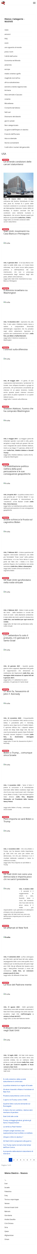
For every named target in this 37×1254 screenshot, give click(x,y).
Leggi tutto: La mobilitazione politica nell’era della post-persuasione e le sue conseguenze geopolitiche (18, 508)
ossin (6, 43)
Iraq (6, 1195)
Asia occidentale (11, 138)
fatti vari (8, 112)
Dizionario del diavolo (13, 116)
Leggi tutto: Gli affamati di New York (15, 975)
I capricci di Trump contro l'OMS (15, 1100)
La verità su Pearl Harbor (12, 1127)
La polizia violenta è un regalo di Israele (17, 1085)
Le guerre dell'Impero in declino (16, 130)
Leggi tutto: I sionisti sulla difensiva (15, 399)
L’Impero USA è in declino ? (13, 1137)
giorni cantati (10, 121)
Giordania (8, 1215)
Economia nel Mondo (12, 60)
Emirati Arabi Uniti (11, 1207)
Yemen (7, 1203)
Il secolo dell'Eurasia (12, 134)
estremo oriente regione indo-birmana (16, 88)
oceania (7, 99)
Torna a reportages (12, 1199)
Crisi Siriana (9, 1223)
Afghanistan (9, 1235)
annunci (8, 34)
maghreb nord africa (12, 78)
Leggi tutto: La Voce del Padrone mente (17, 1018)
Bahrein (7, 1211)
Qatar (7, 1231)
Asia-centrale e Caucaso (13, 95)
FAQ (6, 39)
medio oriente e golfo (13, 74)
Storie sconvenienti (12, 143)
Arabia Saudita (10, 1219)
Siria (6, 1227)
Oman (7, 1239)
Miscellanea (9, 103)
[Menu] (34, 3)
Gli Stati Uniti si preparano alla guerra (17, 1141)
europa (7, 69)
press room (9, 52)
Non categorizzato (11, 125)
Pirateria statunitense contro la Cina (16, 1096)
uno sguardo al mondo (13, 47)
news (6, 30)
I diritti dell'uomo (11, 56)
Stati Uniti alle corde (10, 1116)
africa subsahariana (12, 82)
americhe (8, 65)
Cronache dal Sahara (12, 108)
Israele (7, 1187)
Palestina (8, 1191)
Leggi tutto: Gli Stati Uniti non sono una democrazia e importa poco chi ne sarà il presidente (17, 916)
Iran (6, 1183)
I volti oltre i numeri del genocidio (17, 147)
